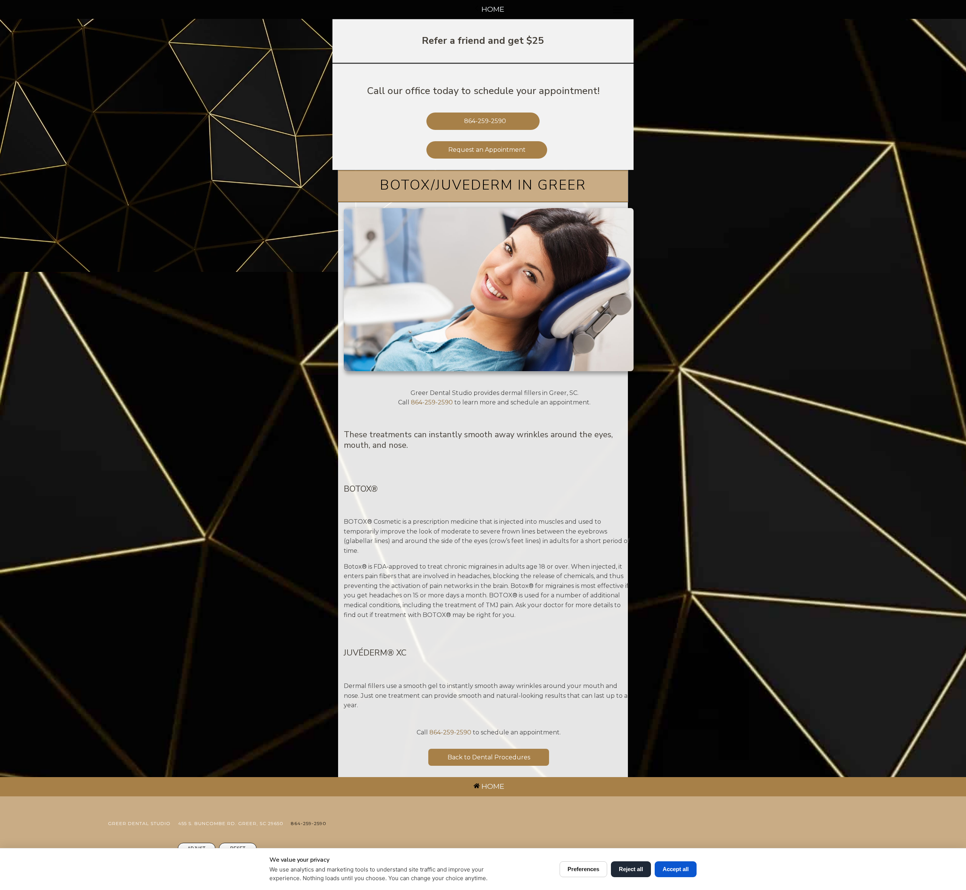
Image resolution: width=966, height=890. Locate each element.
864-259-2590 (432, 402)
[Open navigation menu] (618, 10)
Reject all (631, 869)
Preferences (583, 869)
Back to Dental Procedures (489, 757)
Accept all (676, 869)
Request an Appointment (487, 149)
